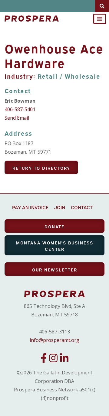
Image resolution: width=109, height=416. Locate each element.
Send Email (17, 117)
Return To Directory (41, 168)
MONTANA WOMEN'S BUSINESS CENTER (54, 246)
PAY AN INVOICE (30, 207)
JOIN (59, 207)
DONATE (54, 226)
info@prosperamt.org (54, 340)
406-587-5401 (20, 109)
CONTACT (82, 207)
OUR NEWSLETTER (54, 269)
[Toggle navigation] (99, 19)
